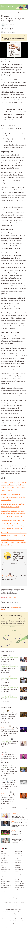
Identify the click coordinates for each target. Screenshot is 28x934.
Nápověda (7, 921)
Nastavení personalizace (14, 925)
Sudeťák (3, 778)
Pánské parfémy (13, 914)
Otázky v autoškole (19, 889)
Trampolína (22, 902)
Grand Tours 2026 (18, 862)
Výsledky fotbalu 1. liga (5, 869)
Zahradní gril (12, 905)
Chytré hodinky (19, 913)
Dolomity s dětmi (4, 891)
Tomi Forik (3, 710)
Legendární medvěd (5, 739)
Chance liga (3, 867)
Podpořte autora (5, 28)
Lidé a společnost (6, 728)
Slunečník (5, 904)
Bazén (10, 902)
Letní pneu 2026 (18, 881)
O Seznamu (11, 919)
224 (14, 32)
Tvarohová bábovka (19, 873)
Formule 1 (3, 874)
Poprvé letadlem (4, 883)
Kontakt (12, 921)
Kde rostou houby (10, 896)
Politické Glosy (9, 24)
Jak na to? (14, 630)
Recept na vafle (18, 874)
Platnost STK (17, 891)
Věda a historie (6, 713)
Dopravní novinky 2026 (19, 885)
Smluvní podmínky (20, 919)
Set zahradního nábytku (19, 904)
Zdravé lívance (18, 871)
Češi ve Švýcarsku (5, 887)
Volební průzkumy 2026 (6, 855)
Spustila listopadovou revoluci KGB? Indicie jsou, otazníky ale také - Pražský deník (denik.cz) (13, 497)
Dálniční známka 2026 (19, 883)
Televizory (13, 913)
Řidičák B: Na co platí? (19, 887)
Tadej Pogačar (18, 858)
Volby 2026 (3, 853)
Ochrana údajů (19, 921)
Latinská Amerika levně (6, 889)
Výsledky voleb (4, 856)
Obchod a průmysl (7, 781)
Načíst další (14, 807)
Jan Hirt (16, 856)
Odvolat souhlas (19, 923)
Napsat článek (14, 563)
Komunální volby (4, 862)
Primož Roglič (18, 860)
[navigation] (2, 2)
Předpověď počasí (20, 895)
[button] (14, 50)
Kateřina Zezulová (5, 765)
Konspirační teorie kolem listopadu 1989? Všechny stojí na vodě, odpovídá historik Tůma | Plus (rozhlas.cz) (13, 514)
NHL (2, 876)
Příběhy (3, 768)
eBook (4, 32)
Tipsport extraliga (5, 871)
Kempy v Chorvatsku (5, 881)
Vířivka (16, 905)
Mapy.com (13, 895)
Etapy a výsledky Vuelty (20, 855)
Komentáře (3, 609)
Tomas (2, 752)
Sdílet (9, 32)
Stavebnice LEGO (6, 911)
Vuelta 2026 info (18, 853)
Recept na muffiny (19, 869)
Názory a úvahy (7, 576)
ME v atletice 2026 (5, 873)
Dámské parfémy (15, 911)
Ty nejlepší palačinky (19, 867)
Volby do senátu (4, 860)
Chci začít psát (13, 626)
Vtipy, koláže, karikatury (9, 657)
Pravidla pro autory (9, 923)
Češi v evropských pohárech (13, 898)
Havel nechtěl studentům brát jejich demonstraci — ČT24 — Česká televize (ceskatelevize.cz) (13, 542)
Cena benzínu (18, 896)
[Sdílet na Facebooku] (15, 602)
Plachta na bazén (16, 902)
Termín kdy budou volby (6, 858)
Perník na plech (18, 876)
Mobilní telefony (18, 909)
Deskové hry (7, 913)
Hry (2, 754)
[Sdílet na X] (17, 602)
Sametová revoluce (15, 607)
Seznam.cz (19, 2)
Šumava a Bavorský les (6, 885)
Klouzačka (10, 904)
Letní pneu (22, 911)
